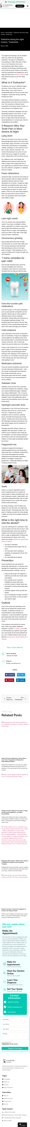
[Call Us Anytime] (3, 654)
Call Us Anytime (11, 653)
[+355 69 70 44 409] (5, 1002)
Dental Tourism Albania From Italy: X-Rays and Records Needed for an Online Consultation (15, 812)
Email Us (8, 661)
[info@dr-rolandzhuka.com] (5, 1007)
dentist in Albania (20, 74)
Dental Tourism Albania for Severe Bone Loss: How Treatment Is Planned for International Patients (14, 759)
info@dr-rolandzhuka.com (14, 1007)
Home (2, 32)
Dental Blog (8, 32)
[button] (10, 674)
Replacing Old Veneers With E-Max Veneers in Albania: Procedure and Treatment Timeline (15, 862)
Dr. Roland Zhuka (18, 628)
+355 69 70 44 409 (13, 1002)
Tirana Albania (11, 1012)
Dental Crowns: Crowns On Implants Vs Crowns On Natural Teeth (14, 910)
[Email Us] (3, 661)
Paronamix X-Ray (6, 1042)
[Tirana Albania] (5, 1012)
